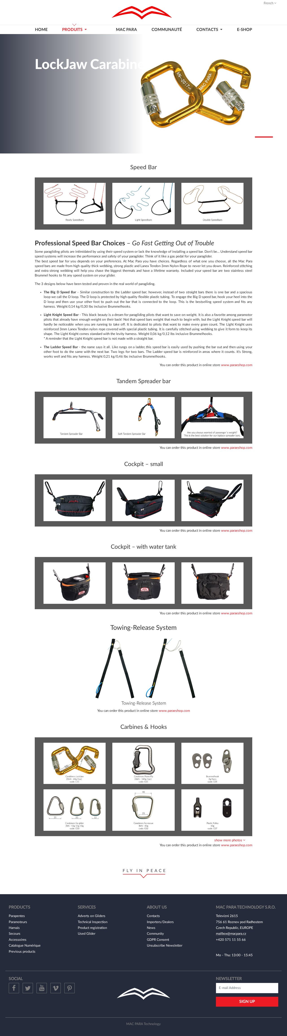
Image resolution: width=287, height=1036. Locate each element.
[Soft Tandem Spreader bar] (143, 417)
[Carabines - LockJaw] (74, 763)
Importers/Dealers (160, 922)
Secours (14, 933)
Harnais (14, 928)
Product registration (92, 928)
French (269, 3)
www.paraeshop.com (236, 365)
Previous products (22, 951)
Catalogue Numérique (25, 945)
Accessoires (17, 939)
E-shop (244, 30)
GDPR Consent (158, 939)
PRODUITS (72, 30)
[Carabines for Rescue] (143, 810)
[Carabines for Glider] (74, 810)
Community (155, 933)
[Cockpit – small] (74, 500)
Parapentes (17, 916)
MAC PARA (126, 30)
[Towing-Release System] (143, 671)
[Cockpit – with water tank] (74, 583)
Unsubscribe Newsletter (164, 945)
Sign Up (247, 1001)
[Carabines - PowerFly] (143, 763)
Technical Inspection (92, 922)
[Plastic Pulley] (212, 810)
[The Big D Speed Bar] (74, 203)
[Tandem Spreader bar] (74, 417)
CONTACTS (207, 30)
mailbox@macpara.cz (231, 933)
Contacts (153, 916)
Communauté (167, 30)
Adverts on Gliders (91, 916)
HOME (41, 30)
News (151, 928)
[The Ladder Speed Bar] (212, 203)
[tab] (143, 840)
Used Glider (86, 933)
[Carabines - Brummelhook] (212, 763)
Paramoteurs (18, 922)
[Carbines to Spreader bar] (212, 417)
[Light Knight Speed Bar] (143, 203)
